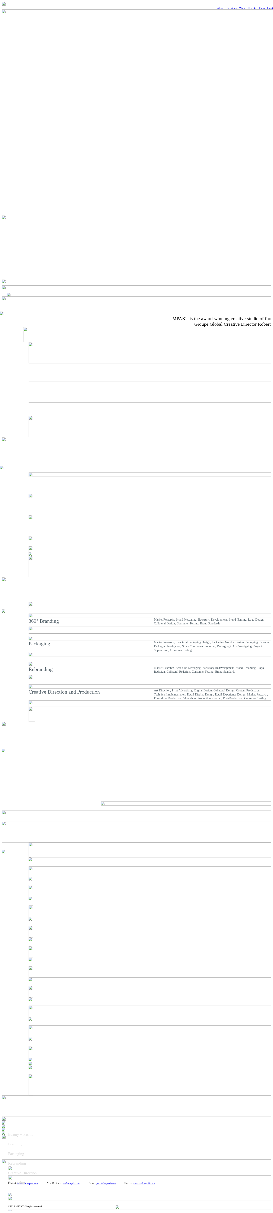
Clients (252, 8)
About (220, 8)
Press (262, 8)
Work (242, 8)
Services (232, 8)
